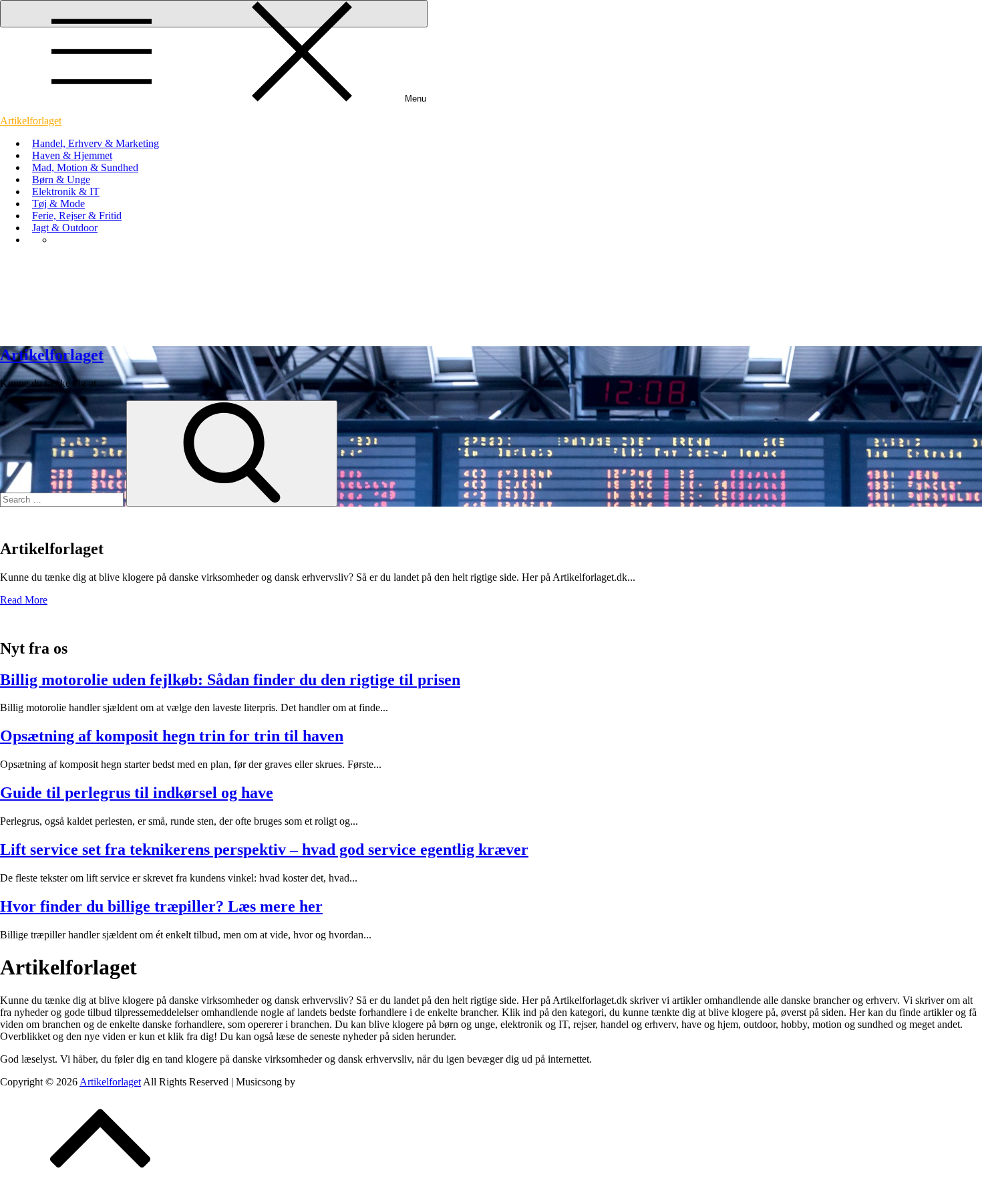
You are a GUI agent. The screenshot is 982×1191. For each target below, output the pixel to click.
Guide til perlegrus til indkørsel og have (136, 792)
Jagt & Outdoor (65, 227)
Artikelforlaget (30, 120)
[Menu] (214, 13)
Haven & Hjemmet (72, 155)
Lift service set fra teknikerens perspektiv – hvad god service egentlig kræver (264, 849)
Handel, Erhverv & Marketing (95, 143)
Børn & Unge (61, 179)
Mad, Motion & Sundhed (85, 167)
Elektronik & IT (66, 191)
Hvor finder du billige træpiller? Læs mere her (161, 906)
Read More (23, 600)
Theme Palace (327, 1081)
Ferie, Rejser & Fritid (77, 215)
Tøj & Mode (58, 203)
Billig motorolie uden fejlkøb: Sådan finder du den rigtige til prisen (230, 679)
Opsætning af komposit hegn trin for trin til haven (171, 736)
